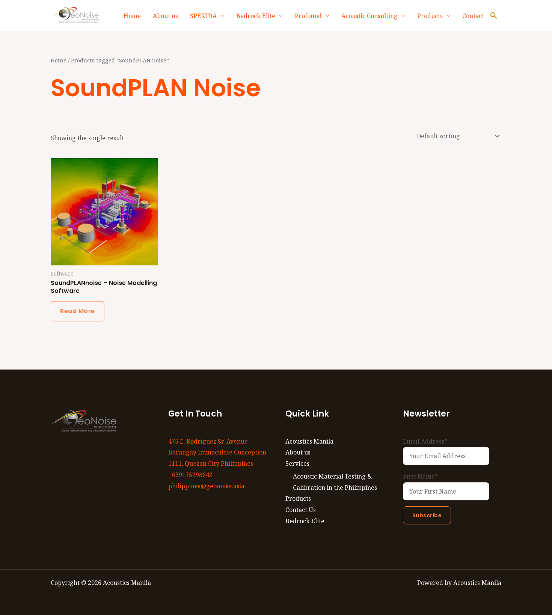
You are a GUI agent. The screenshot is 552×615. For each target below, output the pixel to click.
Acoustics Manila (309, 441)
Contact (473, 16)
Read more (77, 311)
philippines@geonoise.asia (206, 486)
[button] (494, 16)
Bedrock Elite (255, 16)
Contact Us (300, 510)
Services (297, 463)
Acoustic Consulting (369, 16)
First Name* (420, 476)
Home (132, 16)
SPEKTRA (203, 16)
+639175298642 (190, 475)
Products (430, 16)
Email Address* (425, 441)
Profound (308, 16)
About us (165, 16)
